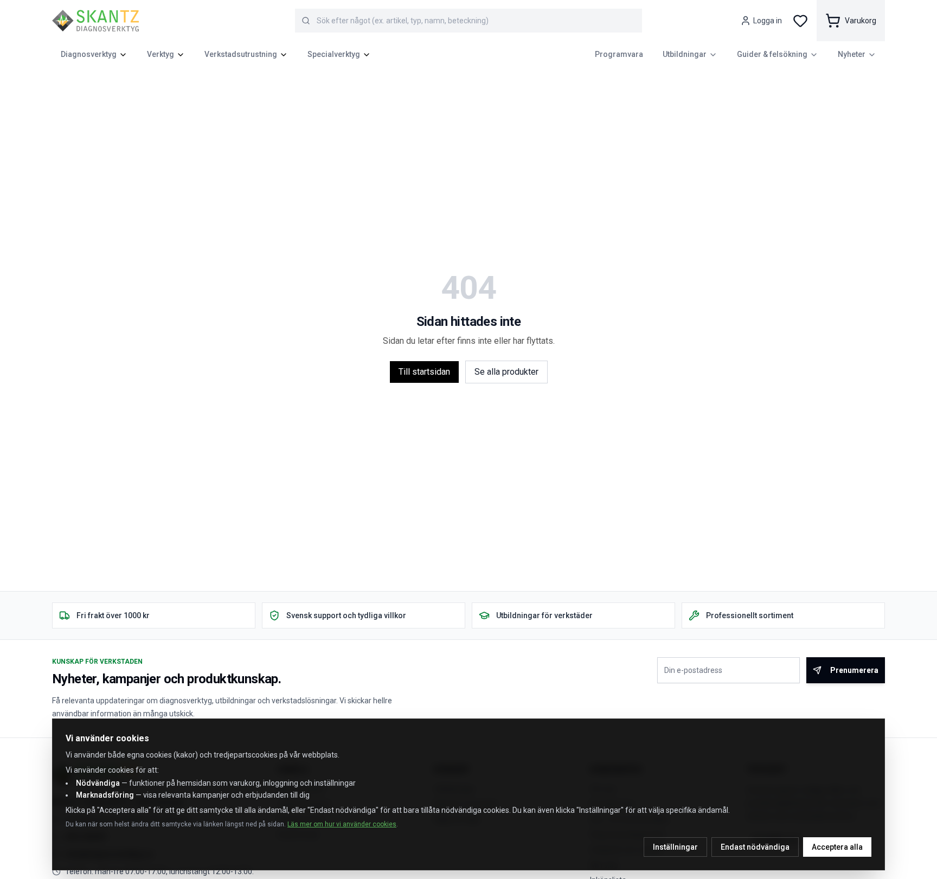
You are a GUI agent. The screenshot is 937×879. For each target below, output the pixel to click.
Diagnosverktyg (89, 54)
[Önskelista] (800, 21)
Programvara (619, 54)
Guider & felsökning (772, 54)
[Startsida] (95, 20)
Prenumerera (854, 670)
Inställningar (675, 847)
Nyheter (851, 54)
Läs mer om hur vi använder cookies (341, 824)
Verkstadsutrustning (240, 54)
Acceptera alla (837, 847)
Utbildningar (685, 54)
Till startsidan (424, 372)
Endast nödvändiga (755, 847)
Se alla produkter (506, 372)
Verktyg (160, 54)
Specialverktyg (333, 54)
